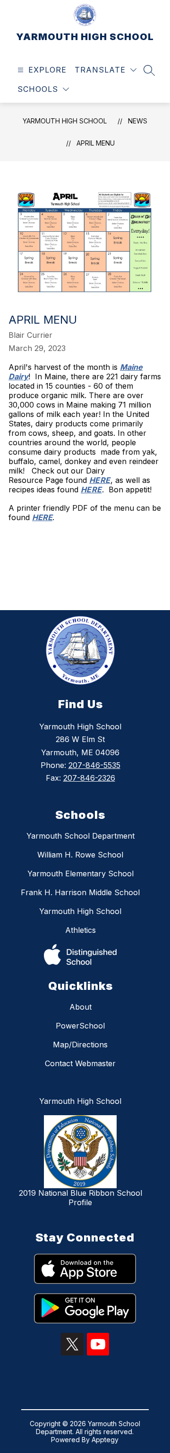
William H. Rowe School (80, 854)
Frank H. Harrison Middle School (80, 892)
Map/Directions (80, 1044)
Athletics (80, 930)
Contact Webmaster (80, 1063)
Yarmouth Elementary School (80, 873)
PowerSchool (80, 1025)
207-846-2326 (89, 778)
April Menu (95, 143)
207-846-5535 (94, 765)
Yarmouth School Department (80, 836)
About (80, 1007)
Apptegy (105, 1440)
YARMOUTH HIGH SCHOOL (65, 121)
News (137, 121)
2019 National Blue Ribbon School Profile (80, 1197)
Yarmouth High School (80, 911)
